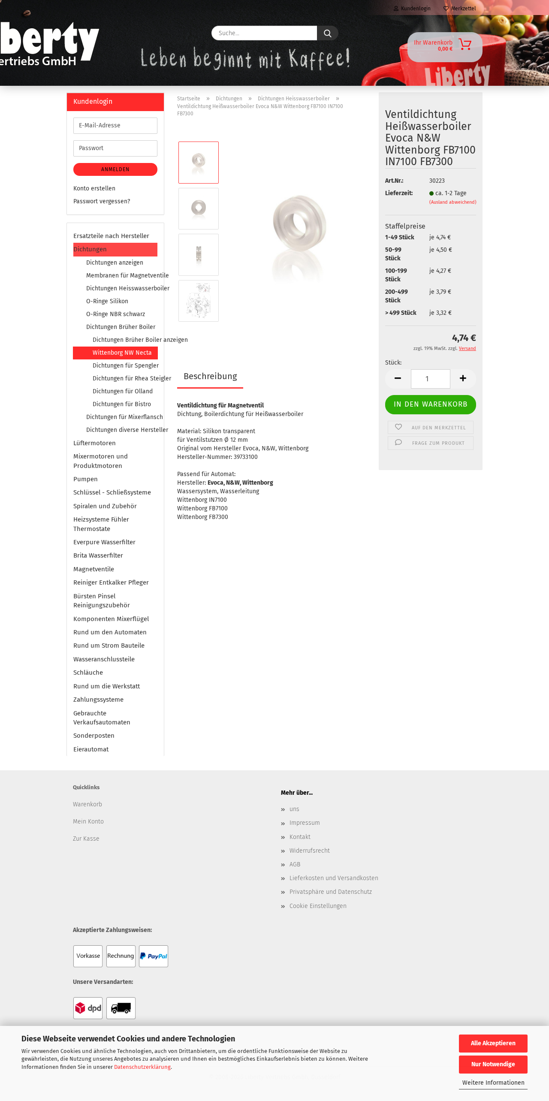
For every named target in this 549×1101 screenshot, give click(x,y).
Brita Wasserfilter (98, 555)
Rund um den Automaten (110, 632)
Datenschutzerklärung (142, 1067)
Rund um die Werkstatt (106, 686)
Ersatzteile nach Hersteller (111, 236)
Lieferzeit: (399, 193)
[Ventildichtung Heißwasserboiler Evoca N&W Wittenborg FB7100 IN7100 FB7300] (299, 231)
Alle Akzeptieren (493, 1043)
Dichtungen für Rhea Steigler (125, 378)
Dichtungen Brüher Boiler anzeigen (125, 340)
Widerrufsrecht (310, 850)
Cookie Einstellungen (318, 906)
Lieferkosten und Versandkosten (334, 878)
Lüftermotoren (94, 443)
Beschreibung (210, 376)
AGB (295, 864)
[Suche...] (327, 33)
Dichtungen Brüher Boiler (120, 327)
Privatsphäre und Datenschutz (331, 892)
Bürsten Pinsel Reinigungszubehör (101, 600)
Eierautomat (91, 749)
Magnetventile (93, 569)
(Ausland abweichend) (453, 202)
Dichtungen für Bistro (122, 404)
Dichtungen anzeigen (114, 262)
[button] (398, 379)
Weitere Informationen (493, 1082)
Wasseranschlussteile (104, 659)
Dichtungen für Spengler (125, 365)
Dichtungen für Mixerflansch (121, 417)
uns (294, 809)
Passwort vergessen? (101, 201)
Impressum (305, 823)
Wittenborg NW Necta (122, 352)
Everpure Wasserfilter (104, 542)
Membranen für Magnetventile (121, 275)
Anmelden (115, 169)
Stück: (393, 362)
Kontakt (300, 837)
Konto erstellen (94, 188)
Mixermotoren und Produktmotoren (100, 460)
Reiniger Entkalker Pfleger (111, 582)
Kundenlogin (414, 9)
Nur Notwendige (493, 1064)
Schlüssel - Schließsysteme (112, 492)
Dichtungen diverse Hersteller (121, 430)
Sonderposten (94, 735)
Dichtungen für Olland (123, 391)
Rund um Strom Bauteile (109, 645)
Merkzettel (462, 9)
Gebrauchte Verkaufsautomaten (101, 717)
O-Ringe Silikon (107, 301)
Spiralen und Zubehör (105, 506)
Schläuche (88, 672)
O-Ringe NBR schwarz (115, 314)
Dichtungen (90, 249)
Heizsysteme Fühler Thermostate (101, 524)
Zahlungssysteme (98, 699)
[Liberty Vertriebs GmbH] (93, 33)
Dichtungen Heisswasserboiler (121, 288)
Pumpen (85, 479)
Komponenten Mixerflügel (111, 619)
